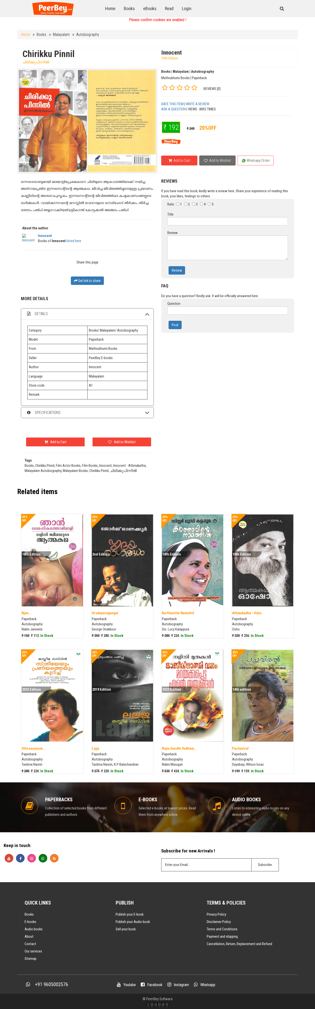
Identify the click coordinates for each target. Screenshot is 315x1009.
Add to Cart (181, 160)
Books (129, 8)
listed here (73, 241)
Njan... (27, 613)
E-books (30, 922)
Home (110, 8)
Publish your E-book (129, 914)
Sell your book (126, 929)
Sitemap (30, 958)
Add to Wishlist (219, 160)
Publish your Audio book (133, 922)
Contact (30, 944)
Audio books (34, 929)
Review (177, 270)
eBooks (150, 8)
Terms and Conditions (222, 929)
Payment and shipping (222, 936)
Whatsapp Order (258, 160)
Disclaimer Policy (219, 922)
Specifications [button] (47, 412)
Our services (33, 951)
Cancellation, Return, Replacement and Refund (239, 944)
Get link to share (89, 281)
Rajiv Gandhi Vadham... (179, 748)
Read (169, 8)
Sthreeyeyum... (34, 748)
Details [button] (41, 313)
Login (186, 8)
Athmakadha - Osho (247, 613)
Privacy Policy (216, 914)
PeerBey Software (159, 999)
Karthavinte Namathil (178, 613)
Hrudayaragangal (105, 613)
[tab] (87, 313)
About (29, 936)
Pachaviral (240, 748)
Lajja (95, 748)
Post (175, 325)
